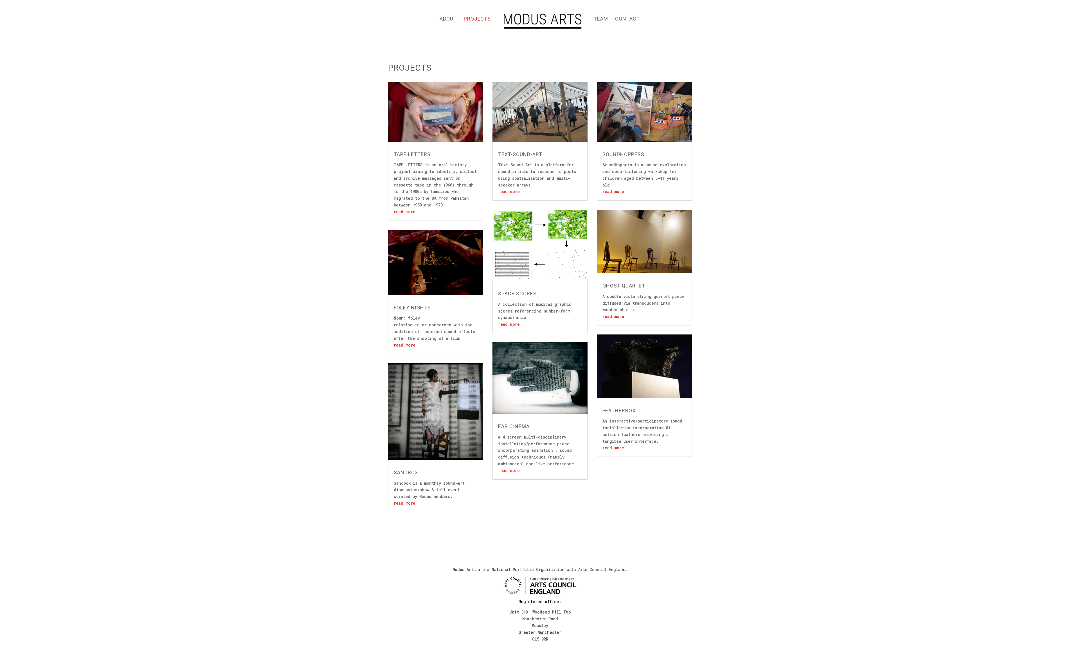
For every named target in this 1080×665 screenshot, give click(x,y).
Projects (477, 19)
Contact (627, 19)
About (448, 19)
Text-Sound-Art (520, 154)
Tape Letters (412, 154)
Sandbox (406, 472)
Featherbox (619, 411)
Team (601, 19)
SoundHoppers (623, 154)
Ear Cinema (514, 426)
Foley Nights (412, 308)
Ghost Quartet (623, 286)
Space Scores (517, 293)
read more (404, 211)
